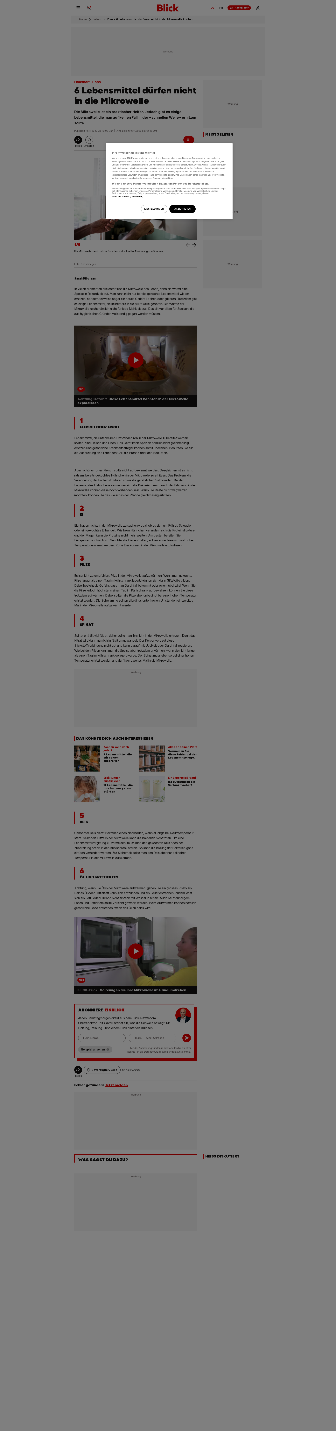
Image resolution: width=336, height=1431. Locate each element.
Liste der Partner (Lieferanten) (128, 196)
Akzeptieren (182, 209)
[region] (169, 181)
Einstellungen (154, 209)
